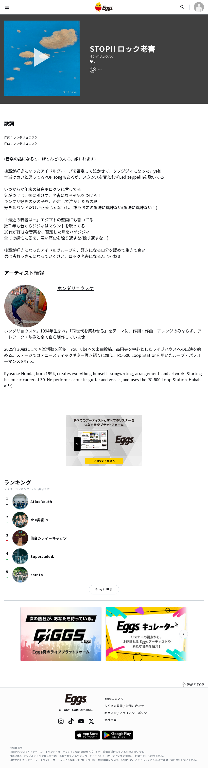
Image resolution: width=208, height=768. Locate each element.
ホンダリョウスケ (102, 56)
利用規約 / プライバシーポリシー (127, 713)
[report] (100, 70)
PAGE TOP (195, 684)
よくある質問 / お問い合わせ (124, 706)
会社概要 (111, 720)
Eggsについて (114, 698)
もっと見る (104, 589)
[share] (93, 70)
